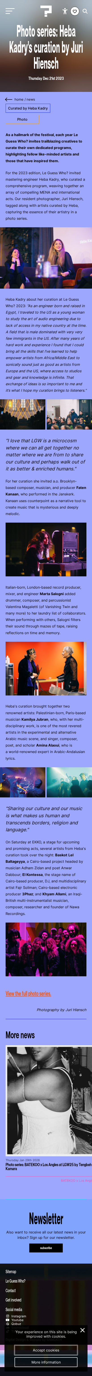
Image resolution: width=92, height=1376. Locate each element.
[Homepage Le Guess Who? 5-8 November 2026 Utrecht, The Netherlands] (46, 11)
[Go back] (9, 99)
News (31, 99)
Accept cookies (46, 1350)
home (19, 99)
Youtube (16, 1320)
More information (46, 1362)
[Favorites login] (74, 11)
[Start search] (84, 11)
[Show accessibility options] (65, 11)
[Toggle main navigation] (9, 11)
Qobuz (15, 1324)
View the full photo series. (28, 993)
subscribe (46, 1248)
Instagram (18, 1316)
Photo (22, 119)
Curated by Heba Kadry (28, 108)
